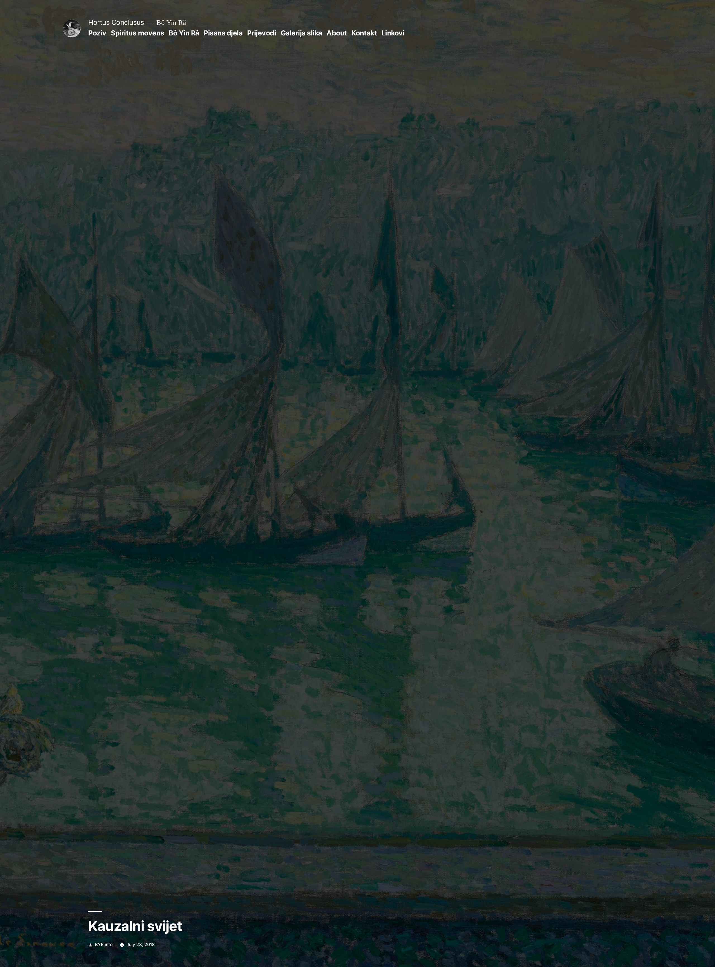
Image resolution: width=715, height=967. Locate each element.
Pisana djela (223, 33)
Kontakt (364, 33)
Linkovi (393, 33)
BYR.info (104, 944)
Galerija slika (301, 33)
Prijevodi (261, 33)
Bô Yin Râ (184, 33)
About (336, 33)
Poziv (97, 33)
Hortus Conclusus (116, 22)
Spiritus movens (137, 33)
